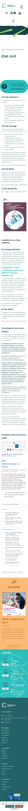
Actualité (4, 789)
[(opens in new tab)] (13, 21)
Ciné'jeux (14, 661)
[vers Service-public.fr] (15, 450)
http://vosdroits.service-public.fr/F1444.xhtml (14, 184)
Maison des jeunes (6, 768)
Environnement (5, 735)
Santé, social (5, 740)
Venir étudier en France (11, 542)
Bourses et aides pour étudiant (13, 517)
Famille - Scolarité (18, 454)
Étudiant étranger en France (9, 455)
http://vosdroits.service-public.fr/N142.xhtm (13, 321)
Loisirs (3, 773)
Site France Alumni (10, 559)
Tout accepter (10, 806)
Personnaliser (14, 809)
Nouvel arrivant (5, 730)
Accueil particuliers (7, 454)
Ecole (3, 771)
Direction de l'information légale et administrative (12, 572)
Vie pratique (9, 49)
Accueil (3, 49)
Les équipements (6, 786)
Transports (4, 737)
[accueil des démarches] (14, 442)
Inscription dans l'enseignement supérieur (14, 492)
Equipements (5, 758)
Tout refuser (19, 806)
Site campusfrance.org (11, 562)
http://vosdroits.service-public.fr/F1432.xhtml (14, 165)
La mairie (4, 784)
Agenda (4, 750)
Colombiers (5, 781)
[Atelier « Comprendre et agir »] (14, 604)
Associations (5, 755)
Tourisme (4, 753)
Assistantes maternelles (8, 766)
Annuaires (4, 742)
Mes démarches (17, 49)
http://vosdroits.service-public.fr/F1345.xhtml (14, 191)
